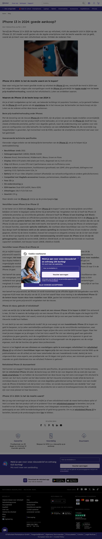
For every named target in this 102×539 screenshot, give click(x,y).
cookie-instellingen (64, 266)
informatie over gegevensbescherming (56, 268)
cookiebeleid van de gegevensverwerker (38, 270)
